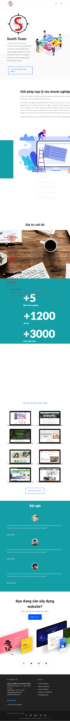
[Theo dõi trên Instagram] (39, 663)
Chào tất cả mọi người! (15, 704)
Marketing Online (43, 695)
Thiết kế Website (43, 683)
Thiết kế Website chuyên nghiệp (30, 718)
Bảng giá (34, 617)
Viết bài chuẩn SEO (43, 686)
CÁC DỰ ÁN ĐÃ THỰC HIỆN (18, 70)
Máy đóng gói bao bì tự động (15, 713)
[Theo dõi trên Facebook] (24, 663)
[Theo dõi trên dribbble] (46, 663)
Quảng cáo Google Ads (45, 692)
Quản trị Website (43, 689)
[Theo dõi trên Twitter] (31, 663)
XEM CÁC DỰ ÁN (34, 491)
